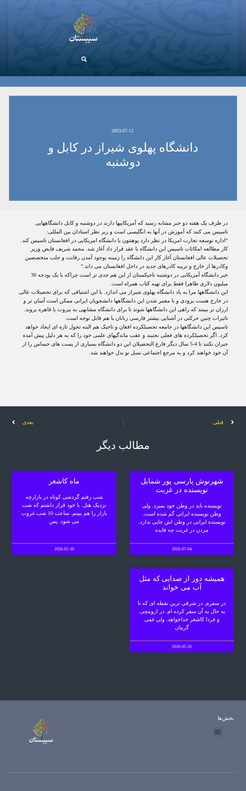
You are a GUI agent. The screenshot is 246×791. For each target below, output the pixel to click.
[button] (84, 59)
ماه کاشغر (64, 481)
